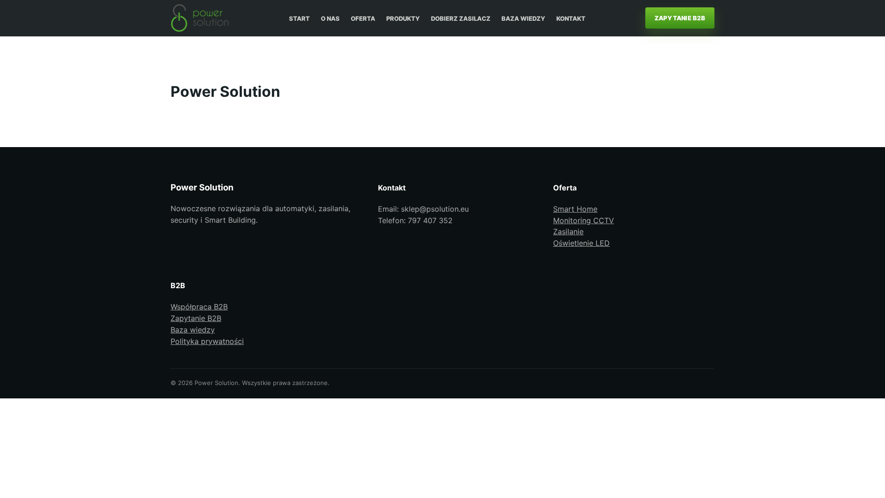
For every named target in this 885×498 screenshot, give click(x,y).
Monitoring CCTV (583, 220)
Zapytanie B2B (680, 18)
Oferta (363, 18)
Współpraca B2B (199, 306)
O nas (330, 18)
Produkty (403, 18)
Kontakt (570, 18)
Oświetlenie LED (581, 243)
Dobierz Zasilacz (460, 18)
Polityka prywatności (207, 341)
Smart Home (575, 208)
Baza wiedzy (523, 18)
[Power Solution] (200, 18)
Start (299, 18)
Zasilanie (568, 231)
